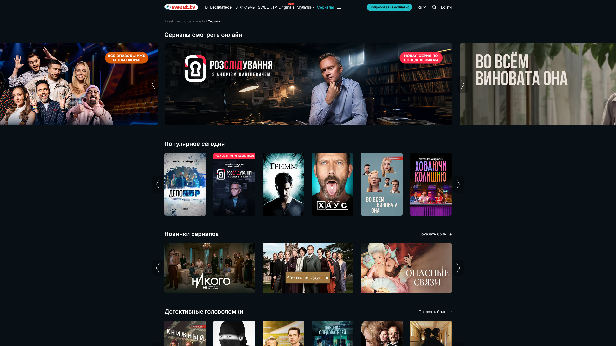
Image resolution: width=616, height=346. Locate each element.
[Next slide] (462, 84)
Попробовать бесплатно (389, 7)
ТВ (205, 7)
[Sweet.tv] (181, 7)
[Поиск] (434, 7)
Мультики (305, 7)
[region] (308, 84)
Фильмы (248, 7)
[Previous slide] (153, 84)
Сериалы (325, 7)
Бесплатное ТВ (224, 7)
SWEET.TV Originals (276, 7)
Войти (446, 7)
